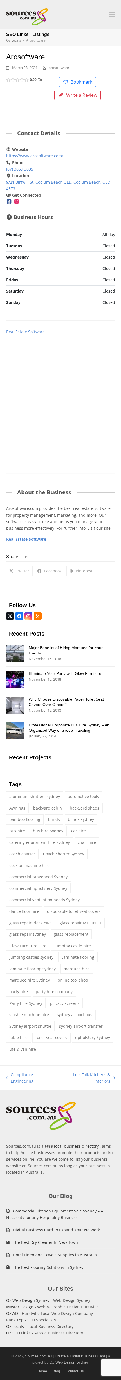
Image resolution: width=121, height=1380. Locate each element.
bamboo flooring (24, 819)
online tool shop (73, 980)
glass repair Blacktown (30, 923)
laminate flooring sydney (32, 968)
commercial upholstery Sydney (38, 888)
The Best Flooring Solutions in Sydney (48, 1267)
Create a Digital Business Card (80, 1356)
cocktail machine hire (29, 865)
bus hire (17, 831)
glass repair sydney (27, 934)
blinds (54, 819)
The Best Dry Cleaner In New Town (45, 1242)
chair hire (87, 842)
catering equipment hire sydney (39, 842)
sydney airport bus (74, 1014)
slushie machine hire (29, 1014)
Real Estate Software (25, 331)
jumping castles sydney (31, 957)
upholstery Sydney (92, 1037)
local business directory (76, 1146)
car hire (78, 831)
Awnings (17, 808)
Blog (56, 1371)
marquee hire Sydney (29, 980)
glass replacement (71, 934)
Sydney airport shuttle (30, 1026)
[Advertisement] (60, 398)
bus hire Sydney (48, 831)
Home (42, 1371)
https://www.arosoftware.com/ (34, 155)
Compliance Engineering (20, 1078)
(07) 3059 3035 (19, 169)
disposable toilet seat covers (73, 911)
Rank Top (15, 1320)
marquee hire (76, 968)
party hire (18, 991)
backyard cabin (47, 808)
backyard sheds (84, 808)
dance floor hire (24, 911)
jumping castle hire (72, 945)
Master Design (19, 1307)
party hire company (54, 991)
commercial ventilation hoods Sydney (44, 899)
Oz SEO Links (18, 1333)
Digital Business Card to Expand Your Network (56, 1230)
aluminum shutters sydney (34, 796)
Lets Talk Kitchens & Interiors (84, 1078)
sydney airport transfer (81, 1026)
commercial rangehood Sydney (38, 876)
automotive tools (83, 796)
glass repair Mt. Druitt (80, 923)
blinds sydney (81, 819)
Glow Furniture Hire (27, 945)
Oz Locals (15, 1326)
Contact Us (75, 1371)
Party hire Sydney (25, 1003)
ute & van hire (22, 1049)
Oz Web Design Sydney (28, 1300)
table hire (18, 1037)
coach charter (22, 854)
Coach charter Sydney (63, 854)
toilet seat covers (51, 1037)
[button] (112, 14)
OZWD (12, 1313)
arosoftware (59, 67)
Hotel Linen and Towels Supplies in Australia (55, 1254)
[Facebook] (9, 201)
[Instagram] (16, 201)
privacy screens (64, 1003)
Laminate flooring (77, 957)
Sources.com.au (38, 1356)
